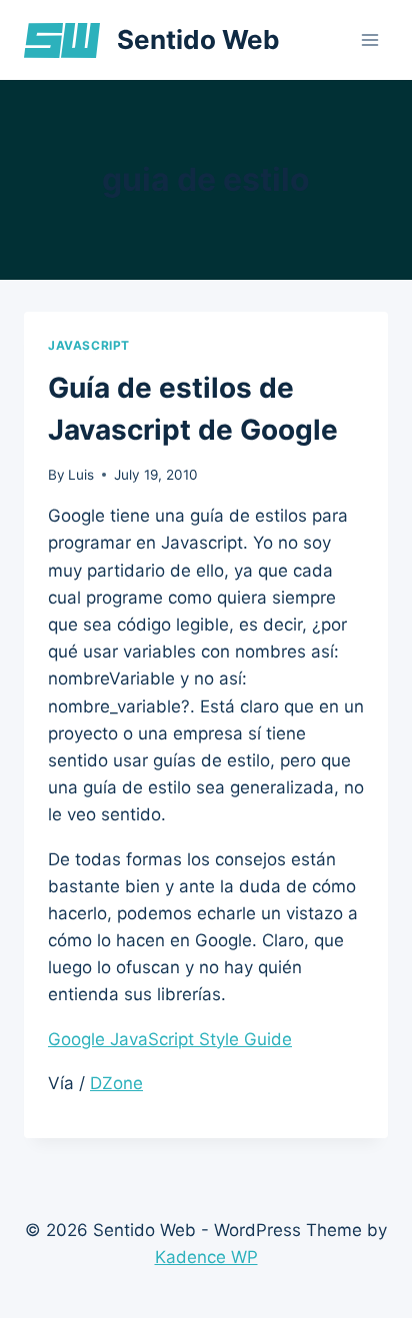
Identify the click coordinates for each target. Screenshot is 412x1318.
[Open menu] (369, 39)
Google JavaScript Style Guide (170, 1039)
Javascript (89, 345)
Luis (81, 475)
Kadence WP (206, 1257)
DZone (116, 1083)
